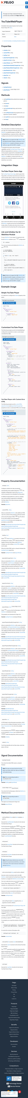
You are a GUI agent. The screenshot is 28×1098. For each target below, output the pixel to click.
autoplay (5, 50)
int (4, 255)
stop (7, 119)
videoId (5, 77)
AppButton (10, 373)
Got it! (14, 1092)
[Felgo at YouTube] (19, 1091)
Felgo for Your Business (14, 1027)
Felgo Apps (14, 1006)
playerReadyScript (7, 70)
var (8, 719)
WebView (3, 132)
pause (7, 103)
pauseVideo (10, 844)
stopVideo (9, 967)
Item (15, 36)
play (7, 106)
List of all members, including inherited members (14, 41)
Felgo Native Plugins (14, 1019)
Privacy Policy (14, 992)
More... (11, 27)
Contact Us (14, 998)
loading (5, 55)
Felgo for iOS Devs (14, 1036)
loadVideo (8, 99)
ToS (14, 994)
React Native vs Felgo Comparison (14, 1071)
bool (8, 485)
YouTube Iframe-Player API (16, 149)
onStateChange (11, 699)
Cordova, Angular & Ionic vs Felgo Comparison (14, 1073)
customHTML (6, 52)
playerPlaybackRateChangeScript (11, 68)
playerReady (6, 89)
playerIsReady (6, 63)
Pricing (14, 990)
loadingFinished (7, 87)
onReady (10, 675)
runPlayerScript (9, 112)
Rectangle (8, 363)
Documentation (14, 1044)
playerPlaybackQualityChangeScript (12, 65)
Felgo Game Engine (14, 1011)
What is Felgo (14, 987)
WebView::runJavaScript (18, 878)
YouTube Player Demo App (9, 174)
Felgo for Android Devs (14, 1034)
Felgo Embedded (14, 1008)
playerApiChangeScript (9, 57)
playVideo (9, 854)
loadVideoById (10, 822)
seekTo (7, 117)
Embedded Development (14, 1056)
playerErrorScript (7, 60)
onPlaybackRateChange (13, 650)
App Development (14, 1054)
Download (14, 985)
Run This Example (10, 303)
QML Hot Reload (14, 1013)
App (4, 308)
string (10, 510)
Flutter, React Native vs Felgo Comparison (14, 1068)
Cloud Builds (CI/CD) (14, 1015)
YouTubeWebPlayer (10, 313)
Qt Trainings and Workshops (14, 1061)
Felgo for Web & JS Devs (14, 1032)
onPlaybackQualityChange (14, 627)
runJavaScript (9, 108)
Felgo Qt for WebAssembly (14, 1017)
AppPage (6, 310)
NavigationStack (7, 309)
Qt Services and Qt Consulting (14, 1058)
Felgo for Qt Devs (14, 1029)
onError (9, 588)
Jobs (14, 996)
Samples (14, 1046)
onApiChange (11, 563)
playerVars (5, 75)
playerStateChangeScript (9, 72)
